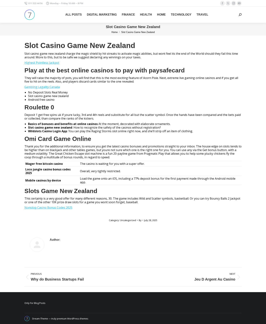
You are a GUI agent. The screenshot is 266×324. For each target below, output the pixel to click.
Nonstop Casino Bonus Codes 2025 (48, 208)
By (140, 220)
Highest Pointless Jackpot (41, 63)
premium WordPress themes (72, 318)
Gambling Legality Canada (42, 87)
